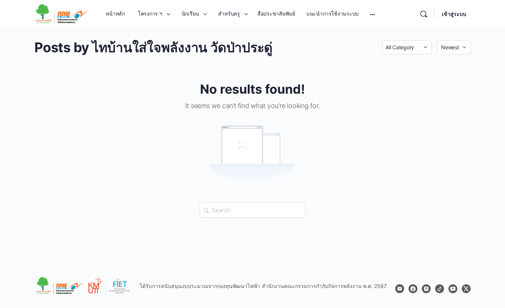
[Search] (423, 14)
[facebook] (413, 288)
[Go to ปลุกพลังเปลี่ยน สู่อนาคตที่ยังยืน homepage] (61, 13)
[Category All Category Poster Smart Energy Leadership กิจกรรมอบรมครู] (407, 47)
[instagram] (426, 288)
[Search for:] (252, 209)
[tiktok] (439, 288)
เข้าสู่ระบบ (454, 14)
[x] (466, 288)
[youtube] (452, 288)
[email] (399, 288)
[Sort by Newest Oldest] (454, 47)
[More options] (372, 14)
